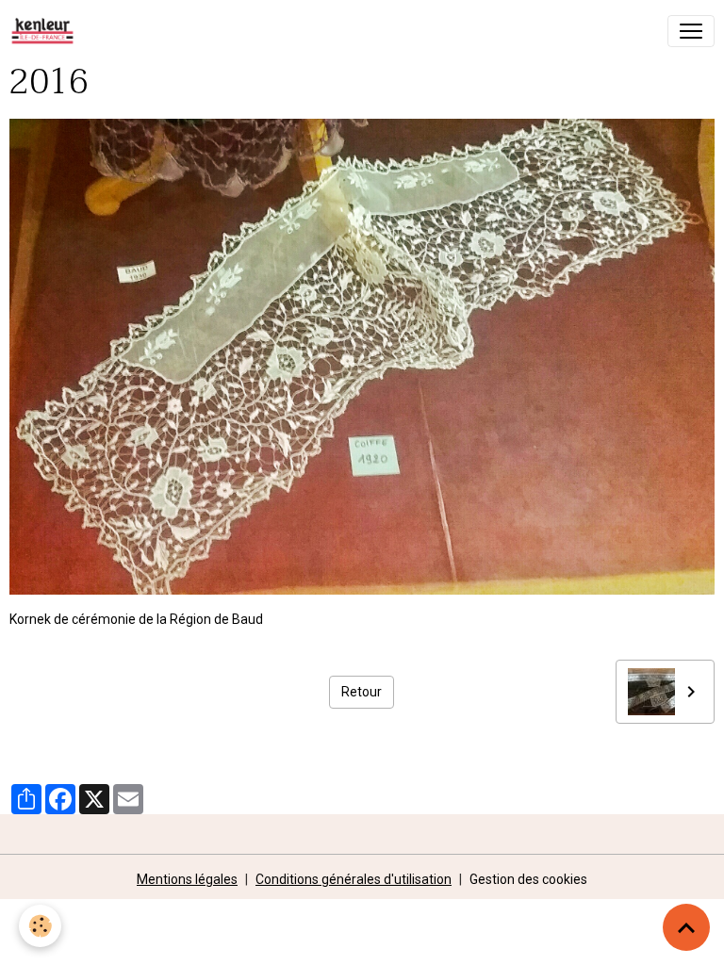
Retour (361, 691)
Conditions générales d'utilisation (353, 879)
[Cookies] (40, 926)
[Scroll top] (686, 927)
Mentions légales (187, 879)
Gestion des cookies (528, 879)
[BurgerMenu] (691, 31)
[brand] (46, 31)
